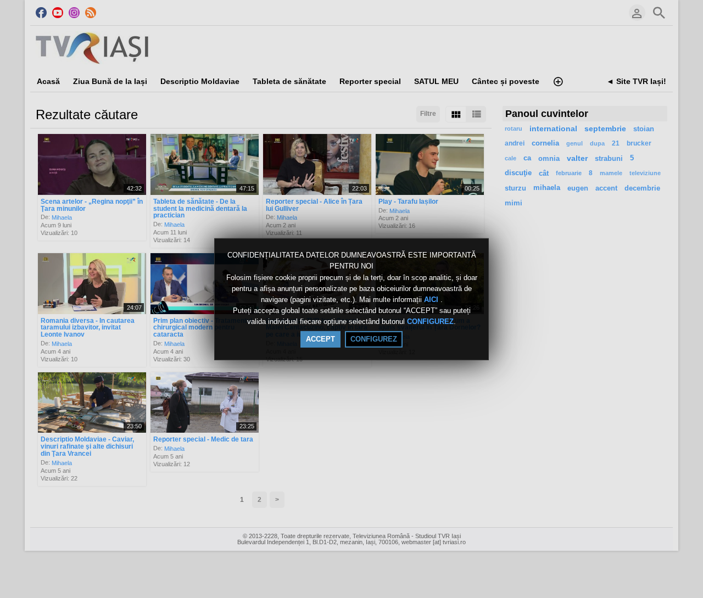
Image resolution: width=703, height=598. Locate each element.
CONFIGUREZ (430, 322)
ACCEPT (320, 339)
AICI (432, 299)
